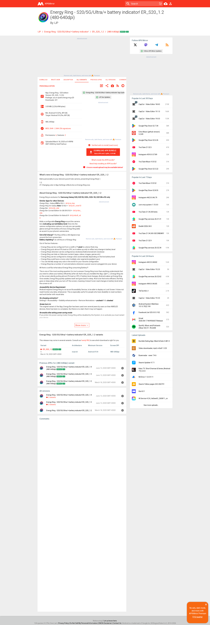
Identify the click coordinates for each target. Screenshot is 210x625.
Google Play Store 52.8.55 (148, 190)
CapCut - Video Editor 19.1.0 (149, 111)
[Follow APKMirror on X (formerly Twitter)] (135, 46)
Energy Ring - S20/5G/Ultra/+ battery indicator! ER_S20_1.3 (69, 402)
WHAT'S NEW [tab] (55, 80)
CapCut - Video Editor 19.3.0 (149, 298)
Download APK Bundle (105, 151)
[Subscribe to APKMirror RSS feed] (167, 46)
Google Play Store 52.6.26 (148, 140)
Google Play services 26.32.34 (150, 248)
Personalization (47, 86)
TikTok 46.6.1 (144, 291)
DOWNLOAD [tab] (43, 80)
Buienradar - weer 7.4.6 (147, 355)
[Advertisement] (82, 57)
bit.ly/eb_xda (54, 208)
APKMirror (50, 3)
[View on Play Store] (112, 86)
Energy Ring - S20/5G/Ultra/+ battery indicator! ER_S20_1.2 (69, 410)
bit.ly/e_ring (70, 203)
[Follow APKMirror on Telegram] (156, 46)
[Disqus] (81, 515)
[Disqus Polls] (82, 452)
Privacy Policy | (64, 623)
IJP (56, 23)
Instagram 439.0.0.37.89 (148, 154)
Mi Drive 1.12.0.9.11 (146, 377)
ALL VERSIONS (110, 80)
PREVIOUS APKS (96, 80)
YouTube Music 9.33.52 (147, 162)
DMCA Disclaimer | (106, 623)
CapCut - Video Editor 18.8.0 (149, 104)
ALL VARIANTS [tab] (82, 80)
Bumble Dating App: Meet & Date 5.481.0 (154, 341)
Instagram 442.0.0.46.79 (148, 197)
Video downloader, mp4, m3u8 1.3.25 (153, 348)
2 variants (52, 397)
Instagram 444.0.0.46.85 (148, 284)
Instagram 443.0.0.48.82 (148, 262)
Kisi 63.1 (142, 391)
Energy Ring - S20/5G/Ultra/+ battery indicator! (66, 31)
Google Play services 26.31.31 (150, 219)
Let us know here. (110, 621)
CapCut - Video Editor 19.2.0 (149, 269)
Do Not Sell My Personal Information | (84, 623)
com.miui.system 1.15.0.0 (148, 205)
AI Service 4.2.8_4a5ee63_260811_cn (153, 398)
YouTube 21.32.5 (145, 147)
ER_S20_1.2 (98, 31)
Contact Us (117, 623)
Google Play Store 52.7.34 (148, 126)
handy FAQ (85, 340)
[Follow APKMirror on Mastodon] (145, 46)
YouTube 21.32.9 (145, 241)
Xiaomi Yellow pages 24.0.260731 (151, 384)
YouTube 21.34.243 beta (148, 212)
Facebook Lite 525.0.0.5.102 (149, 312)
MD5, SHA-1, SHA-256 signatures (58, 128)
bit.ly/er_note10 (75, 206)
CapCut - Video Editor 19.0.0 (149, 119)
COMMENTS (123, 80)
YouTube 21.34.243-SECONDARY (151, 233)
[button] (101, 86)
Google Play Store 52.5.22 (148, 169)
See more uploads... (151, 405)
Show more (80, 325)
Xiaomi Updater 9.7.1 (147, 363)
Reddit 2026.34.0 (145, 226)
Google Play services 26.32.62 (150, 276)
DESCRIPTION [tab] (68, 80)
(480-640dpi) (113, 31)
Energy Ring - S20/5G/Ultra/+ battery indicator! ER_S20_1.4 (69, 395)
